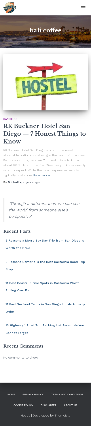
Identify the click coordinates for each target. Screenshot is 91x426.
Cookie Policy (23, 405)
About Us (71, 405)
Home (11, 394)
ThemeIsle (62, 415)
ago (31, 182)
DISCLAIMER (48, 405)
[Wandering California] (11, 7)
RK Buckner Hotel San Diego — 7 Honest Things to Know (44, 134)
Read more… (42, 175)
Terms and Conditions (67, 394)
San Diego (10, 119)
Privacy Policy (33, 394)
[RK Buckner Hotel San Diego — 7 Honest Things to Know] (45, 82)
